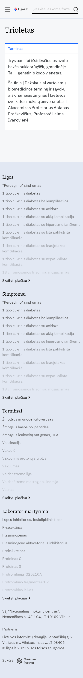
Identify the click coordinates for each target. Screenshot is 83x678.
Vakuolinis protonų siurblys (24, 458)
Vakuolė (8, 450)
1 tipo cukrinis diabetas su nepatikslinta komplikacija (34, 262)
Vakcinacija (11, 442)
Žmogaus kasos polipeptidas (25, 427)
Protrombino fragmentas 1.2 (25, 582)
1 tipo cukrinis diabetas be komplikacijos (35, 201)
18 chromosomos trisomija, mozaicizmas (35, 272)
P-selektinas (12, 527)
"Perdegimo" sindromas (21, 185)
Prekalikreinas (14, 550)
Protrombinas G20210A (22, 574)
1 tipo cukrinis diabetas (21, 193)
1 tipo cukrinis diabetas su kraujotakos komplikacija (33, 248)
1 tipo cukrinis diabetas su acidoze (30, 208)
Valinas (8, 489)
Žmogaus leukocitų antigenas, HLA (30, 434)
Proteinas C (11, 558)
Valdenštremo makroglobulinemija (30, 481)
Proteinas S (11, 566)
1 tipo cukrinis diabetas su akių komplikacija (38, 216)
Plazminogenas (14, 535)
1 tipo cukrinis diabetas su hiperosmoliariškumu (41, 224)
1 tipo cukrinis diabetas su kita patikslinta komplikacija (36, 235)
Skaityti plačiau (15, 280)
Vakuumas (11, 466)
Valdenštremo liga (17, 474)
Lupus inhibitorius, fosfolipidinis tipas (32, 519)
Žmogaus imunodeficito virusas (27, 419)
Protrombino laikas (17, 590)
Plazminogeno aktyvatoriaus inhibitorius (35, 543)
